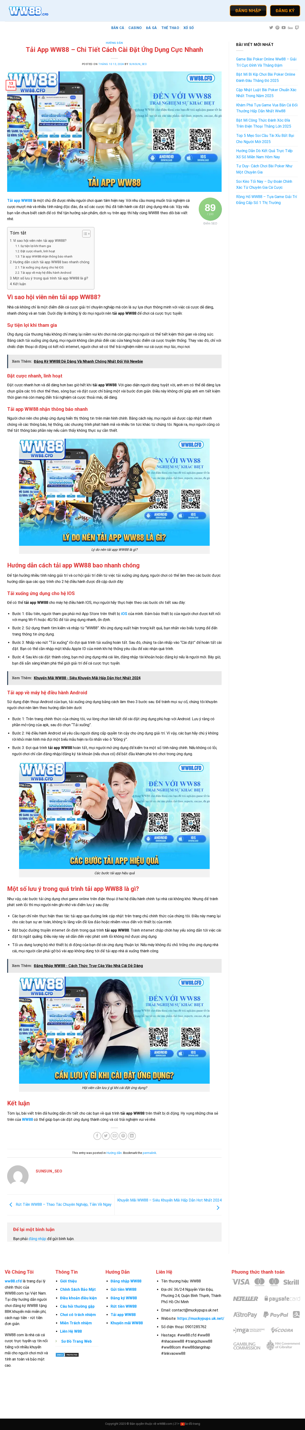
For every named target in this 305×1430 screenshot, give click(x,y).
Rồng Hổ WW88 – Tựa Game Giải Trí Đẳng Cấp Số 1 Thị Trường (266, 199)
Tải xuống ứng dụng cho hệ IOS (41, 267)
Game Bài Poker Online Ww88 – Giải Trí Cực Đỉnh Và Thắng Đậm (266, 62)
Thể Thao (170, 28)
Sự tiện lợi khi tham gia (35, 246)
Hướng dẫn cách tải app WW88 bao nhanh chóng (51, 262)
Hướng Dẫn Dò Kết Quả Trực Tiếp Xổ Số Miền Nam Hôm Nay (264, 154)
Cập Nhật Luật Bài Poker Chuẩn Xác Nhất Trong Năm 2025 (266, 93)
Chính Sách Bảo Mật (78, 1289)
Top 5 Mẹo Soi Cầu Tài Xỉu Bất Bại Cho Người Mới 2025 (265, 138)
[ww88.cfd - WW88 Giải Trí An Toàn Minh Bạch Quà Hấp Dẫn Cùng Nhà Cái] (28, 11)
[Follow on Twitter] (271, 28)
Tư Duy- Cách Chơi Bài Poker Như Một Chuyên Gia (264, 169)
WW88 (27, 1119)
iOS (124, 613)
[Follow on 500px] (290, 28)
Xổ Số (188, 28)
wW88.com (164, 1423)
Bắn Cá (117, 28)
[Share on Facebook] (97, 1136)
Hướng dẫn (114, 43)
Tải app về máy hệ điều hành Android (45, 272)
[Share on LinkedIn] (132, 1136)
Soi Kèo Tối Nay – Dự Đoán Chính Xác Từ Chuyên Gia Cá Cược (264, 184)
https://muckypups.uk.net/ (200, 1318)
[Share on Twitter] (106, 1136)
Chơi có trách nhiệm (78, 1314)
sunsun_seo (138, 64)
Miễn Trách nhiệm (76, 1323)
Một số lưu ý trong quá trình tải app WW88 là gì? (50, 278)
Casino (135, 28)
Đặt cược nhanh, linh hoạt (37, 251)
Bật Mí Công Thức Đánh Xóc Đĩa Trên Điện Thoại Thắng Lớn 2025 (263, 123)
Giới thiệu (68, 1281)
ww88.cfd (13, 1281)
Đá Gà (151, 28)
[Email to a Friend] (114, 1136)
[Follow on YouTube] (283, 28)
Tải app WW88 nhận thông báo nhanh (46, 256)
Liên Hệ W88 (71, 1331)
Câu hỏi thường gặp (77, 1306)
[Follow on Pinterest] (277, 28)
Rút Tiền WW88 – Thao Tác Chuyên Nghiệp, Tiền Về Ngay (63, 1204)
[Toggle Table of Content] (84, 234)
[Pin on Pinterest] (123, 1136)
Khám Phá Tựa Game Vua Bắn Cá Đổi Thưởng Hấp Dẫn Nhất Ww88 (267, 108)
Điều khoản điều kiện (78, 1298)
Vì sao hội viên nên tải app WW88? (39, 241)
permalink (149, 1153)
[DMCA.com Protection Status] (67, 1354)
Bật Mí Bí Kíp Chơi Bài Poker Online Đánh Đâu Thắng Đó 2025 (265, 77)
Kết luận (19, 284)
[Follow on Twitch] (297, 28)
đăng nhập (37, 1238)
